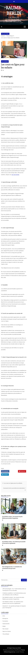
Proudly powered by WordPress (11, 650)
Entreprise (5, 618)
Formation (5, 621)
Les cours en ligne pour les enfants (13, 483)
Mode (4, 626)
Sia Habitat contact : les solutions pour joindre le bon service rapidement (13, 542)
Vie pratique (5, 61)
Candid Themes (20, 652)
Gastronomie (6, 623)
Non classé (5, 628)
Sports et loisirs (7, 631)
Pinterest (22, 471)
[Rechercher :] (14, 580)
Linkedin (5, 474)
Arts (4, 616)
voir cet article (15, 174)
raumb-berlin (14, 10)
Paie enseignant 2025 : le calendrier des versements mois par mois (12, 567)
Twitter (14, 471)
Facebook (5, 471)
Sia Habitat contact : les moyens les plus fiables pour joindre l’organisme (12, 517)
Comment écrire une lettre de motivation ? (14, 488)
